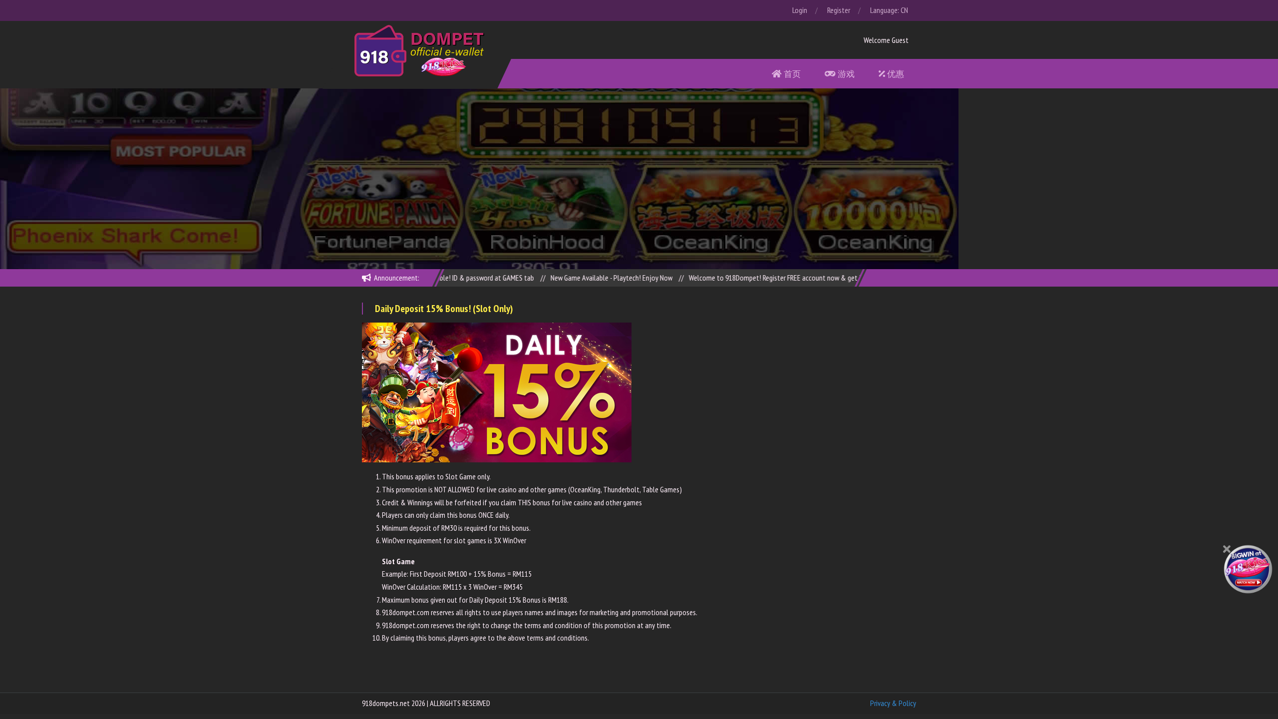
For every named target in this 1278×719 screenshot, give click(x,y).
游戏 (845, 73)
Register (838, 10)
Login (799, 10)
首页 (791, 73)
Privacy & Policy (893, 703)
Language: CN (889, 10)
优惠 (894, 73)
